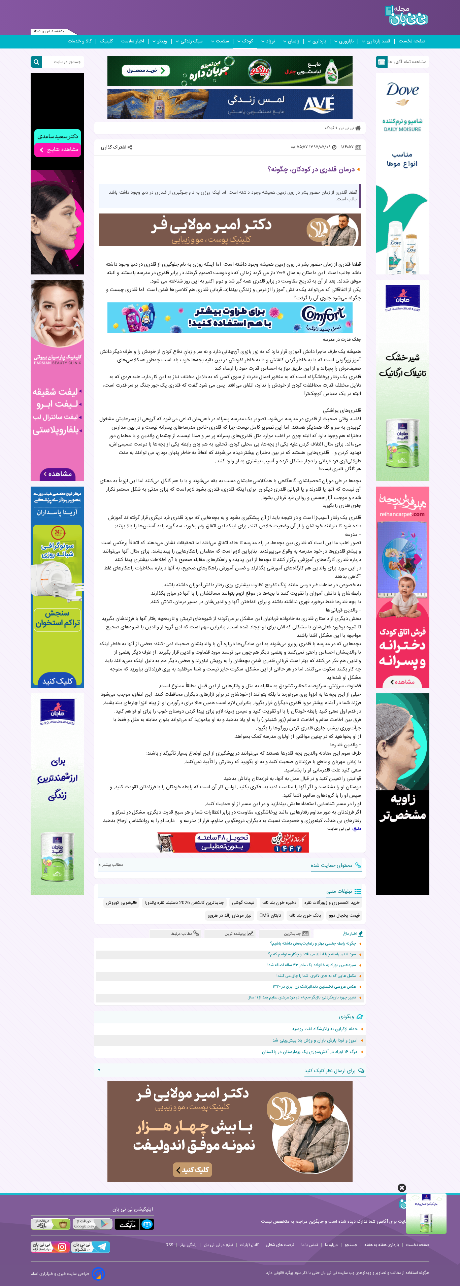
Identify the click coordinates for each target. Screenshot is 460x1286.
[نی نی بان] (406, 15)
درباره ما (331, 1245)
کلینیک (106, 41)
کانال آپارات (249, 1245)
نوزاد (270, 41)
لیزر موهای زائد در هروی (230, 915)
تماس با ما (309, 1245)
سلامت (222, 41)
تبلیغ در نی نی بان (218, 1245)
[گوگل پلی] (92, 1224)
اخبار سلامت (132, 41)
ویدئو (162, 41)
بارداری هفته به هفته (381, 1245)
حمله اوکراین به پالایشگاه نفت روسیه (325, 1029)
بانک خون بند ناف (305, 915)
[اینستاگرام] (50, 1252)
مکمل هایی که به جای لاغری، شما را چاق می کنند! (316, 976)
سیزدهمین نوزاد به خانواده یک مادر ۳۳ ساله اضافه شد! (311, 965)
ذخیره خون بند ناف (279, 902)
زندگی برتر (188, 1245)
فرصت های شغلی (280, 1245)
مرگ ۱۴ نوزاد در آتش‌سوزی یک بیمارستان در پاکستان (310, 1052)
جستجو (351, 1245)
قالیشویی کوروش (121, 902)
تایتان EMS (270, 915)
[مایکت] (134, 1224)
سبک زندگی (191, 41)
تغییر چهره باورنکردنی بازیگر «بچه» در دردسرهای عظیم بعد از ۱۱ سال (302, 997)
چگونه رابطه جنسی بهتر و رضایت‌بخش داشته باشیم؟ (313, 944)
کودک (247, 41)
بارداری (319, 41)
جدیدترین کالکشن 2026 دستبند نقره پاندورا (184, 902)
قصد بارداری (378, 41)
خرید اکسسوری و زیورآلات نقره (332, 902)
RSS (169, 1245)
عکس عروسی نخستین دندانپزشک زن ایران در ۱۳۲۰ (314, 987)
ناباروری (346, 41)
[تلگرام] (90, 1252)
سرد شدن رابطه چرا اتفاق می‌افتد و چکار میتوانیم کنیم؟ (312, 954)
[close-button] (402, 1187)
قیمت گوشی (243, 902)
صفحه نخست (412, 41)
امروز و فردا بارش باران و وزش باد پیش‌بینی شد (315, 1040)
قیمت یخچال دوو (344, 915)
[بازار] (50, 1224)
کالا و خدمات (80, 41)
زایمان (293, 41)
